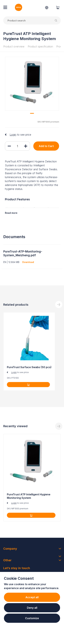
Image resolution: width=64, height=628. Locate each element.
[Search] (57, 20)
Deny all (32, 607)
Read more (11, 212)
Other (7, 560)
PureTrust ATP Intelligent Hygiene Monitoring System (28, 496)
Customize (32, 618)
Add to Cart (46, 146)
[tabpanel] (32, 84)
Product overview (13, 46)
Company (10, 548)
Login (13, 134)
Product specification (40, 46)
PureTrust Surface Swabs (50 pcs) (29, 367)
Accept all (32, 597)
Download (28, 262)
